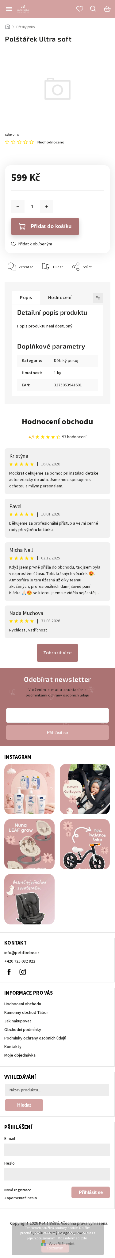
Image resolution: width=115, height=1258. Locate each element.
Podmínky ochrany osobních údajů (35, 1038)
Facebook (8, 972)
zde (84, 1238)
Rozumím (55, 1248)
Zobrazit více (57, 652)
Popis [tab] (26, 297)
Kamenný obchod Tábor (26, 1013)
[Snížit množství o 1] (18, 206)
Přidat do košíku (51, 226)
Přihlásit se (91, 1192)
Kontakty (12, 1047)
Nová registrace (17, 1190)
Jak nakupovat (17, 1021)
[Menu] (9, 9)
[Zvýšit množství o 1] (46, 206)
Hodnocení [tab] (60, 297)
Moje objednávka (20, 1055)
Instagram (22, 972)
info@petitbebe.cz (22, 953)
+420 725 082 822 (19, 961)
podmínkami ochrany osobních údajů (57, 695)
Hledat (24, 1105)
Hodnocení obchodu (57, 421)
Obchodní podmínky (22, 1030)
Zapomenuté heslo (20, 1198)
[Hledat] (93, 8)
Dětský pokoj (66, 361)
